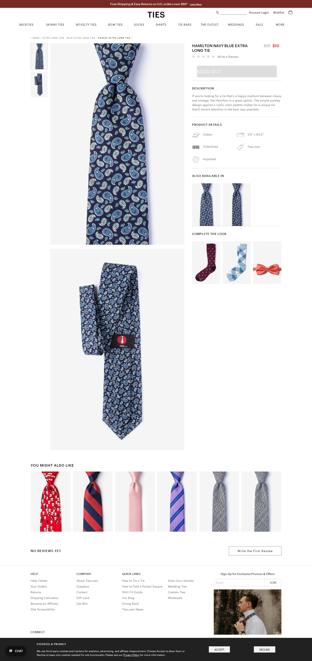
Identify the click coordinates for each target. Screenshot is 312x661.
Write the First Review (255, 551)
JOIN (273, 582)
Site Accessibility (43, 609)
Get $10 (82, 603)
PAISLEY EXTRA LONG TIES (114, 38)
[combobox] (233, 13)
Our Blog (128, 598)
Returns (36, 592)
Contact (81, 592)
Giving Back (130, 603)
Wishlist (279, 12)
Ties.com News (132, 609)
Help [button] (34, 574)
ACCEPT (219, 649)
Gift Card (82, 598)
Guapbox (82, 586)
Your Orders (39, 586)
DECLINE (264, 649)
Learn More (196, 4)
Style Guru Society (181, 580)
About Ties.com (87, 580)
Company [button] (83, 574)
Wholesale (175, 598)
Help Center (39, 580)
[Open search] (217, 12)
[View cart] (290, 12)
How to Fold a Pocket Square (142, 586)
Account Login (259, 12)
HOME (36, 38)
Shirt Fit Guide (132, 592)
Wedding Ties (177, 586)
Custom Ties (176, 592)
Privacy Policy (131, 654)
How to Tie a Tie (133, 580)
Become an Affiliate (44, 603)
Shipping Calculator (45, 598)
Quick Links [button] (131, 574)
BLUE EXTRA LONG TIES (81, 38)
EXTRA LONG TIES (53, 38)
